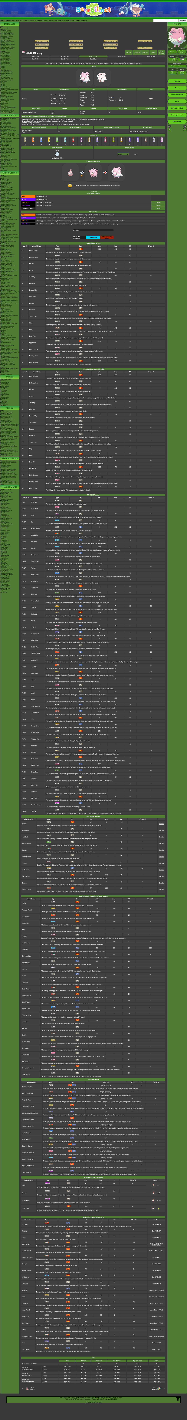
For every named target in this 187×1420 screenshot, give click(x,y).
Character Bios (4, 121)
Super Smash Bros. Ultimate (8, 230)
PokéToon (3, 153)
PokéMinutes (4, 156)
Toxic (32, 515)
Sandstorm (34, 660)
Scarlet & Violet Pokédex (55, 20)
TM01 (24, 502)
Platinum (2, 283)
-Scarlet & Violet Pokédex (7, 47)
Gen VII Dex (93, 56)
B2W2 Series (4, 401)
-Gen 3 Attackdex (5, 55)
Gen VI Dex (122, 56)
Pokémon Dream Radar (7, 261)
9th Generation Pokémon (7, 110)
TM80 (24, 759)
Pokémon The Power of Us (8, 450)
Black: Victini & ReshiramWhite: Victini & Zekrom (9, 434)
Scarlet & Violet (4, 179)
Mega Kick (25, 1316)
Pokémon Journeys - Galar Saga (9, 134)
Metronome (25, 830)
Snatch (24, 1035)
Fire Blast (34, 667)
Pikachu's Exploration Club (7, 473)
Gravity (24, 863)
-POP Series (3, 554)
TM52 (24, 713)
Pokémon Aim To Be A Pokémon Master (9, 136)
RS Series (3, 391)
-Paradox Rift (4, 528)
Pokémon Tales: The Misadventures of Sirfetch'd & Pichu (8, 166)
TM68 (24, 732)
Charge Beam (35, 726)
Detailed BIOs (4, 383)
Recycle (24, 1028)
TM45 (24, 693)
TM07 (24, 522)
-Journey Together (5, 517)
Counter (24, 850)
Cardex (2, 74)
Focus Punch (26, 995)
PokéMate (3, 330)
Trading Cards (9, 487)
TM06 (24, 515)
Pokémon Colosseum (6, 314)
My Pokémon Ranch (6, 305)
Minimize (32, 310)
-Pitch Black (3, 504)
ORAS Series (4, 404)
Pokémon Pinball (5, 348)
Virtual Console (4, 360)
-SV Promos (3, 548)
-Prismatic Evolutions (6, 518)
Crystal (2, 334)
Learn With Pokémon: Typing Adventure (8, 276)
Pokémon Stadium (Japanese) (8, 349)
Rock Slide (34, 759)
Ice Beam (34, 542)
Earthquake (34, 614)
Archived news (4, 28)
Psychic (33, 627)
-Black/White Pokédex (6, 36)
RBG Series (3, 387)
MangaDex (3, 380)
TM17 (24, 568)
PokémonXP (3, 91)
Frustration (34, 588)
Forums (18, 20)
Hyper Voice (26, 962)
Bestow (31, 303)
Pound (31, 264)
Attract (33, 693)
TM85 (24, 765)
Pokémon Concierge (6, 163)
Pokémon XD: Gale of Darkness (9, 315)
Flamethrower (35, 653)
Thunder (33, 607)
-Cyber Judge (4, 584)
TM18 (24, 574)
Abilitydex (3, 69)
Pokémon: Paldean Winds (7, 152)
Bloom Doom (26, 1139)
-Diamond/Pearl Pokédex (7, 35)
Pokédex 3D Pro (4, 274)
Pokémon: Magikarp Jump (7, 223)
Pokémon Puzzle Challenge (8, 337)
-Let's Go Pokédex (5, 40)
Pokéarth (84, 20)
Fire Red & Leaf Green (6, 311)
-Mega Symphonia (5, 565)
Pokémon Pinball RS (6, 320)
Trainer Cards (4, 493)
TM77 (24, 745)
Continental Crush (28, 1106)
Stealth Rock (26, 1041)
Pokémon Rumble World (7, 245)
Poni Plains (40, 202)
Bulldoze (33, 752)
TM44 (24, 686)
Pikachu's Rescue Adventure (8, 462)
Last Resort (26, 943)
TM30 (24, 634)
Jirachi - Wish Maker (6, 421)
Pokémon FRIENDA (6, 374)
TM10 (24, 528)
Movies (9, 408)
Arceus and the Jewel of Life (8, 431)
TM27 (24, 620)
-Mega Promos (4, 547)
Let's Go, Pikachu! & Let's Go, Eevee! (9, 220)
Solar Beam (34, 594)
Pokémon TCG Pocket (6, 194)
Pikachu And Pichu (5, 464)
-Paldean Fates (4, 526)
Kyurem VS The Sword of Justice (9, 436)
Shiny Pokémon (4, 144)
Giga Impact (35, 732)
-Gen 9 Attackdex (5, 63)
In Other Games (4, 359)
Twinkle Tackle (26, 1172)
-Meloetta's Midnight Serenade (8, 438)
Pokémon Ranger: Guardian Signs (8, 287)
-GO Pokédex (4, 45)
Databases (9, 24)
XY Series (3, 402)
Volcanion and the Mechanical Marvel (8, 447)
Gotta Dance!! (4, 468)
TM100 (24, 811)
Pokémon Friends (5, 185)
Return (33, 620)
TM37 (24, 660)
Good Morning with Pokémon (8, 159)
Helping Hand (26, 856)
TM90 (24, 792)
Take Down (33, 316)
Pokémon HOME (5, 201)
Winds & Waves (4, 177)
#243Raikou (154, 1388)
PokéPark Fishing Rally (6, 327)
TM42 (24, 680)
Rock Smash (26, 1244)
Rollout (24, 1297)
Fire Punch (25, 916)
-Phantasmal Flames (6, 510)
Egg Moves (161, 52)
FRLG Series (4, 393)
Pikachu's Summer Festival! (8, 469)
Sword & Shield (4, 197)
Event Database (4, 109)
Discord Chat (4, 106)
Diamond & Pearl (5, 282)
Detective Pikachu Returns (7, 193)
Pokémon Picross (5, 249)
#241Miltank (32, 1388)
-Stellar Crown (4, 521)
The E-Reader (4, 329)
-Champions (3, 81)
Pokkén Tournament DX (7, 226)
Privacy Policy (100, 1397)
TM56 (24, 719)
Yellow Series (4, 389)
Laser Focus (26, 1074)
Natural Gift (25, 876)
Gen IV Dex (35, 59)
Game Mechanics (5, 77)
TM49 (24, 706)
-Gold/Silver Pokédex (6, 32)
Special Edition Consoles (7, 362)
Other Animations (5, 160)
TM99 (24, 805)
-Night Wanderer (4, 578)
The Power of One (5, 414)
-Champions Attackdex (6, 65)
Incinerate (25, 1224)
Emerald (2, 312)
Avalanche (25, 1277)
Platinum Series (4, 397)
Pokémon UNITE (5, 190)
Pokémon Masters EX (6, 189)
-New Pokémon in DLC (6, 111)
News (1, 26)
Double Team (35, 647)
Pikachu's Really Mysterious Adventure (8, 478)
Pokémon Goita (4, 371)
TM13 (24, 542)
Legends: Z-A (4, 181)
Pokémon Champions (6, 182)
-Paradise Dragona (5, 576)
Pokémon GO (4, 186)
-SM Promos (3, 551)
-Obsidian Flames (5, 530)
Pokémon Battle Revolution (8, 296)
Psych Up (34, 745)
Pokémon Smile (4, 208)
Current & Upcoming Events (8, 107)
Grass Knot (34, 772)
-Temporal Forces (5, 525)
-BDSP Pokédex (4, 43)
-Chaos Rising (4, 506)
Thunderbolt (35, 601)
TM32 (24, 647)
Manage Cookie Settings (114, 1397)
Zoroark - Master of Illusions (8, 432)
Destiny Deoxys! (5, 423)
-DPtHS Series (4, 540)
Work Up (34, 502)
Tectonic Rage (26, 1100)
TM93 (24, 798)
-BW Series (3, 539)
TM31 (24, 640)
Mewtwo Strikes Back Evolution (9, 451)
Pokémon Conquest (5, 268)
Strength (24, 1264)
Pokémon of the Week (6, 80)
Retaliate (25, 1231)
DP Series (3, 396)
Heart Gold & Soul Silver (7, 285)
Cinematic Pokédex (5, 76)
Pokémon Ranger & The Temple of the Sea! (9, 426)
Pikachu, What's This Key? (8, 481)
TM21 (24, 588)
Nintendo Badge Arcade (7, 256)
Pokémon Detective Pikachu (8, 456)
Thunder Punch (27, 910)
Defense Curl (33, 257)
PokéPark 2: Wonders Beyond (8, 270)
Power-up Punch (27, 1257)
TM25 (24, 607)
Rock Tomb (34, 673)
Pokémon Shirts (4, 102)
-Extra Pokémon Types (6, 492)
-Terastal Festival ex (6, 573)
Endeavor (25, 1022)
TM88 (24, 785)
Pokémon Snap (4, 346)
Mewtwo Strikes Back (6, 413)
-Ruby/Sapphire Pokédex (7, 33)
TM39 (24, 673)
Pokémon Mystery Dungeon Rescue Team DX (8, 206)
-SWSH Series (4, 535)
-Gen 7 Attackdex (5, 61)
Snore (24, 976)
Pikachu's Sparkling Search (8, 476)
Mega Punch (26, 1310)
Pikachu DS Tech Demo (7, 326)
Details (158, 202)
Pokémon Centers (5, 88)
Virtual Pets (3, 366)
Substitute (34, 792)
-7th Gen (2, 85)
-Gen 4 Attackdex (5, 56)
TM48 (24, 699)
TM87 (24, 778)
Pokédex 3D (3, 272)
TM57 (24, 726)
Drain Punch (26, 989)
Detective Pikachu (5, 227)
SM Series (3, 405)
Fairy (135, 154)
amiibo (2, 367)
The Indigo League (5, 122)
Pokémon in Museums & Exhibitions (7, 94)
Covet (24, 903)
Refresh (32, 283)
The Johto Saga (4, 125)
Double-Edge (33, 250)
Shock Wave (26, 1002)
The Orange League (5, 123)
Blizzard (33, 548)
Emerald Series (4, 394)
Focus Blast (35, 713)
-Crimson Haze (4, 581)
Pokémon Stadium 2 (6, 335)
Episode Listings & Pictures (8, 118)
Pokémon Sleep (4, 192)
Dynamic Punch (27, 1336)
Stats (153, 52)
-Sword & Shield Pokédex (7, 41)
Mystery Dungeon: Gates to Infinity (8, 266)
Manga (9, 377)
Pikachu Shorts (10, 458)
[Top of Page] (178, 1399)
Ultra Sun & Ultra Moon (6, 218)
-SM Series (3, 536)
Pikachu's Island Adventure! (8, 472)
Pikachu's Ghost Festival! (7, 470)
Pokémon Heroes (5, 420)
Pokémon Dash (4, 316)
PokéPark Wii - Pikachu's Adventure (7, 294)
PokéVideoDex (4, 158)
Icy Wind (25, 949)
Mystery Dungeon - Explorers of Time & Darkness (9, 303)
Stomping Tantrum (28, 1068)
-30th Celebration (5, 503)
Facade (33, 680)
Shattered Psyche (28, 1152)
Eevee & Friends (5, 480)
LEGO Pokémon (4, 100)
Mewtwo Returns (5, 417)
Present (24, 824)
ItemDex (2, 66)
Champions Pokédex (72, 20)
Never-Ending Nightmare (30, 1113)
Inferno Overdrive (28, 1126)
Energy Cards (4, 495)
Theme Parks (4, 103)
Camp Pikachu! (4, 466)
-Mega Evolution (4, 511)
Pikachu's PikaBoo (5, 465)
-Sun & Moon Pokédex (6, 39)
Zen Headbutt (26, 956)
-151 (1, 529)
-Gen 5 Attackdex (5, 58)
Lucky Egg (55, 158)
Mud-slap (25, 1290)
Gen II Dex (93, 59)
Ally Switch (25, 1061)
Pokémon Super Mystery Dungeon (7, 247)
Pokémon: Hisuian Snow (7, 151)
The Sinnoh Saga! (5, 129)
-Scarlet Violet (4, 533)
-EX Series (3, 541)
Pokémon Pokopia (5, 183)
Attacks (145, 52)
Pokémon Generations (6, 147)
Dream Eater (35, 765)
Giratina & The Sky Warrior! (8, 430)
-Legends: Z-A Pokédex (7, 48)
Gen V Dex (151, 56)
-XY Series (3, 537)
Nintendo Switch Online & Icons (9, 368)
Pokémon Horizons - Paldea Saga (9, 138)
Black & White (4, 259)
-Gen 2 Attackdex (5, 54)
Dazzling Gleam (36, 805)
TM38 (24, 667)
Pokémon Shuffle (5, 244)
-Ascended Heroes (5, 508)
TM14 (24, 548)
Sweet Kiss (25, 1200)
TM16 (24, 561)
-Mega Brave (3, 563)
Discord (32, 20)
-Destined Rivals (5, 515)
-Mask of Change (5, 580)
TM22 (24, 594)
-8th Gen (2, 84)
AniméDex (3, 119)
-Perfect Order (4, 507)
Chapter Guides (4, 385)
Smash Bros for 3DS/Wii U (7, 255)
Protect (33, 568)
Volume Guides (4, 386)
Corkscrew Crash (28, 1120)
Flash (23, 1237)
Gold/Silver (3, 333)
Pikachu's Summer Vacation (8, 461)
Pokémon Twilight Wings (7, 148)
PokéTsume (3, 170)
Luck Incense (115, 185)
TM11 (23, 535)
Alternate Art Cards (5, 496)
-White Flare (3, 514)
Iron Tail (24, 969)
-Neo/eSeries (4, 543)
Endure (24, 883)
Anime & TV (10, 115)
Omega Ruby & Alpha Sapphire (9, 234)
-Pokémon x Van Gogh (6, 96)
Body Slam (25, 1323)
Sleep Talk (34, 785)
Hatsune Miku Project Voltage (8, 92)
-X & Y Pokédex (4, 37)
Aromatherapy (26, 843)
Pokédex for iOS (4, 279)
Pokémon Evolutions (6, 149)
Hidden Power (35, 528)
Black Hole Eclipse (28, 1166)
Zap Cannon (26, 1349)
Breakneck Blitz (27, 1087)
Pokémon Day (4, 98)
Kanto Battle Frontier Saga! (8, 127)
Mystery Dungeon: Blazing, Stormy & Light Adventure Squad (9, 291)
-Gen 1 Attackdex (5, 52)
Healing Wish (33, 356)
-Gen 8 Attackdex (5, 62)
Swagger (34, 778)
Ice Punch (25, 923)
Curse (24, 1343)
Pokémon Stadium (5, 351)
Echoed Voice (35, 706)
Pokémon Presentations (7, 99)
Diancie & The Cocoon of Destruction (7, 442)
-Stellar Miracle (4, 577)
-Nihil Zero (3, 559)
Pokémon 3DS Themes (6, 363)
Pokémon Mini (4, 338)
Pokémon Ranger (5, 322)
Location (137, 52)
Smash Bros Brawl (5, 307)
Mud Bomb (25, 870)
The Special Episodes (6, 141)
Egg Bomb (32, 342)
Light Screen (33, 349)
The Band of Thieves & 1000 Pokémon (8, 242)
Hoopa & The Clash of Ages (8, 445)
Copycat (24, 1193)
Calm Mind (34, 509)
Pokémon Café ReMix (6, 187)
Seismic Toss (26, 889)
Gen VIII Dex (64, 56)
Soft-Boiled (32, 296)
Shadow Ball (35, 634)
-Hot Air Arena (4, 570)
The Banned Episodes (6, 143)
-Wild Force (3, 582)
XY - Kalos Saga (4, 132)
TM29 (24, 627)
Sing (30, 323)
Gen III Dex (64, 59)
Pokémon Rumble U (6, 264)
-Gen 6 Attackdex (5, 59)
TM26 (24, 614)
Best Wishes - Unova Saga (8, 130)
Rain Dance (34, 574)
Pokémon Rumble (5, 289)
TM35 (24, 653)
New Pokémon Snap (6, 211)
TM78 (24, 752)
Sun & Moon (3, 216)
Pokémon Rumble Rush (7, 224)
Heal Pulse (32, 336)
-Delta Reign (3, 502)
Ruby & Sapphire (5, 309)
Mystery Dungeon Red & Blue (8, 323)
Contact (25, 20)
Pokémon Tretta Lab (6, 263)
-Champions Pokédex (6, 50)
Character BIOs (4, 382)
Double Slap (33, 290)
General (128, 52)
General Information (5, 379)
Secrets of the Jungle (6, 453)
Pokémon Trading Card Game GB (9, 352)
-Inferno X (3, 562)
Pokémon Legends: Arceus (7, 200)
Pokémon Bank (4, 235)
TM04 (24, 509)
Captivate (25, 1283)
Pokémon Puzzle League (7, 345)
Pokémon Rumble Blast (7, 271)
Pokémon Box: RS (5, 319)
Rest (32, 686)
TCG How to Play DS (6, 278)
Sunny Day (34, 535)
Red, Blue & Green (5, 342)
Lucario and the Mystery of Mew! (9, 424)
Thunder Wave (36, 739)
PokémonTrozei (4, 325)
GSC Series (3, 390)
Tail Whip (32, 277)
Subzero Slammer (28, 1159)
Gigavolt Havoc (27, 1146)
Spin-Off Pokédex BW (6, 73)
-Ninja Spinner (4, 558)
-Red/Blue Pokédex (5, 30)
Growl (31, 270)
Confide (33, 811)
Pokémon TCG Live (5, 214)
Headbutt (25, 1303)
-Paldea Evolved (4, 532)
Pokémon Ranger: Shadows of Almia (9, 300)
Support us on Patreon (93, 1402)
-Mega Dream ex (5, 561)
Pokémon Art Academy (6, 240)
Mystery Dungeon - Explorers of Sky (9, 298)
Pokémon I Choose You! (7, 449)
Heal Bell (25, 837)
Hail (32, 522)
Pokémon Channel (5, 318)
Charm (24, 1185)
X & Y (1, 233)
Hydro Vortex (26, 1133)
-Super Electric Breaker (6, 574)
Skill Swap (25, 1048)
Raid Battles (3, 498)
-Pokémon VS (4, 587)
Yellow (2, 344)
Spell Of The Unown (6, 416)
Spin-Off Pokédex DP (6, 72)
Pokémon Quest (4, 229)
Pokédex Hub (41, 20)
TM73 (24, 739)
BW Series (3, 400)
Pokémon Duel (4, 253)
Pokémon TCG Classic (6, 499)
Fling (30, 329)
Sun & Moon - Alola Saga (7, 133)
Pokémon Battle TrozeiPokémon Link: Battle (9, 237)
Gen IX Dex (35, 56)
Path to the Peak (5, 155)
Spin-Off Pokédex (5, 70)
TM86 (24, 772)
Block (23, 930)
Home (12, 20)
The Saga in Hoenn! (5, 126)
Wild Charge (35, 798)
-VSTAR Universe (5, 585)
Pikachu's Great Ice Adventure (9, 474)
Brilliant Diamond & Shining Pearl (9, 198)
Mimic (24, 1329)
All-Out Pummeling (28, 1093)
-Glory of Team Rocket (6, 569)
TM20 (24, 581)
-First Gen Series (5, 544)
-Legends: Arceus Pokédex (7, 44)
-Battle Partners (4, 572)
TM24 (24, 601)
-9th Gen (2, 82)
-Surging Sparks (4, 519)
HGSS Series (4, 398)
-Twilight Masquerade (6, 524)
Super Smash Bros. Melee (7, 340)
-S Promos (3, 591)
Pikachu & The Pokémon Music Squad (9, 483)
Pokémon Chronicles (6, 140)
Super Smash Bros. (5, 353)
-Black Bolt (3, 513)
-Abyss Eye (3, 556)
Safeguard (34, 581)
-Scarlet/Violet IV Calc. (6, 78)
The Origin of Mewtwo (6, 412)
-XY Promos (3, 552)
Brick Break (34, 640)
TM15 (24, 555)
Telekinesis (25, 1055)
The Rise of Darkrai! (6, 428)
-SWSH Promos (4, 550)
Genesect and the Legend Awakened (7, 440)
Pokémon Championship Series (9, 89)
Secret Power (26, 1251)
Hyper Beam (35, 555)
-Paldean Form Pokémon (7, 113)
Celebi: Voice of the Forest (7, 419)
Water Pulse (26, 1008)
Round (33, 699)
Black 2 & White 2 (5, 260)
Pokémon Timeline (5, 87)
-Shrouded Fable (4, 522)
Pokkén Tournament (5, 252)
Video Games (10, 173)
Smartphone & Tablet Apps (7, 364)
